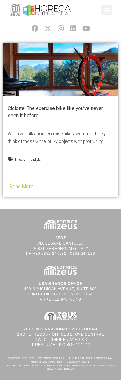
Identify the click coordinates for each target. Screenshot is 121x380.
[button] (106, 10)
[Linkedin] (73, 28)
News (20, 159)
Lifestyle (34, 159)
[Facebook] (34, 28)
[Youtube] (86, 28)
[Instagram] (60, 28)
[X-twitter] (47, 28)
